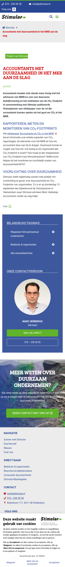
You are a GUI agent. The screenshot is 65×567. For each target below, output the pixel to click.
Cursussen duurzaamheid (17, 475)
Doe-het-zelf (10, 443)
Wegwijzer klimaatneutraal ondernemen (25, 234)
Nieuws (8, 448)
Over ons (8, 452)
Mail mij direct (33, 333)
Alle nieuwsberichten (21, 253)
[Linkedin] (14, 9)
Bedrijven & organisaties (23, 244)
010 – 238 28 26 (32, 342)
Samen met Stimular (15, 439)
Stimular (10, 27)
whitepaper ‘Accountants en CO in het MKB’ (30, 133)
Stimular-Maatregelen (15, 479)
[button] (57, 16)
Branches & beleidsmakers (18, 470)
